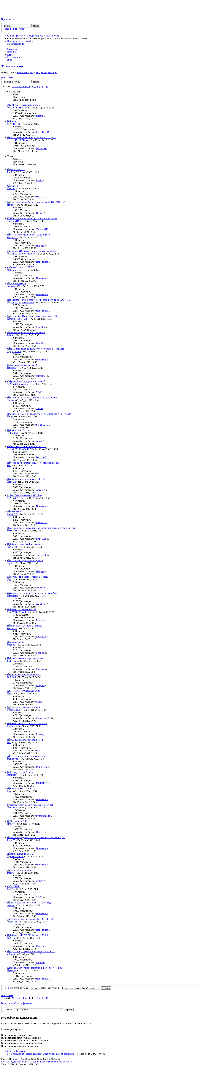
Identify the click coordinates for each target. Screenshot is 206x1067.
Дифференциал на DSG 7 (20, 853)
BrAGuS (11, 677)
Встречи (11, 121)
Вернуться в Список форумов (16, 1003)
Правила (11, 51)
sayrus (10, 563)
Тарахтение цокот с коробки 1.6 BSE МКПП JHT (32, 919)
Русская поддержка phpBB (15, 1061)
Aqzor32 (11, 481)
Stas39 (10, 889)
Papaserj (11, 726)
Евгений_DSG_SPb (17, 319)
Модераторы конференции (43, 72)
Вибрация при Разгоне (19, 430)
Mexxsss (40, 669)
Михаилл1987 (14, 710)
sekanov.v (12, 628)
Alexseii (11, 905)
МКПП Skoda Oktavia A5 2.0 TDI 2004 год (29, 902)
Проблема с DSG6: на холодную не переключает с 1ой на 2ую (39, 414)
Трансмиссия (52, 35)
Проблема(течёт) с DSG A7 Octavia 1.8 (27, 723)
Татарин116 (13, 221)
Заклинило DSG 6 (16, 283)
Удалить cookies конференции (58, 1054)
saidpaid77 (12, 367)
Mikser (14, 433)
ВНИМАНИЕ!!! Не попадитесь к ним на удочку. (32, 137)
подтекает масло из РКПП (20, 267)
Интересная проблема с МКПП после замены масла (33, 462)
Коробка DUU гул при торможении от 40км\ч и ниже (34, 968)
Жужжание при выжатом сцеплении (26, 332)
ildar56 (10, 335)
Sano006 (40, 327)
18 (16, 302)
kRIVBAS (12, 530)
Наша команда (33, 1054)
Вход (9, 60)
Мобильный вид (15, 44)
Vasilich (25, 612)
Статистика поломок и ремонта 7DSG (26, 446)
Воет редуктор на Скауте (20, 772)
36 (12, 449)
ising (9, 416)
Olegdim (40, 685)
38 (20, 449)
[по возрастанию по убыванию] (96, 988)
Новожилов (23, 72)
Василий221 (42, 457)
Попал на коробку (16, 642)
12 (16, 140)
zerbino (39, 115)
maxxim (25, 107)
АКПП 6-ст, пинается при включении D (28, 756)
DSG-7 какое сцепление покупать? (25, 560)
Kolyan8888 (28, 253)
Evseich (11, 938)
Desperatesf (12, 596)
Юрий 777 (12, 514)
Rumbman (41, 620)
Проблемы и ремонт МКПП (21, 609)
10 (47, 86)
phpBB (16, 1059)
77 (12, 612)
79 (20, 612)
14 (20, 253)
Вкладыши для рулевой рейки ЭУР (25, 739)
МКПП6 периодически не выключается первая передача (36, 837)
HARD (39, 196)
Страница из (21, 86)
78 (16, 612)
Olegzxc (23, 498)
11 (12, 140)
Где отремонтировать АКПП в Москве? (27, 577)
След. (6, 988)
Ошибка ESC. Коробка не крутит (24, 674)
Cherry (25, 140)
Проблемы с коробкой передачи (23, 544)
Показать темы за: (19, 988)
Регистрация (13, 57)
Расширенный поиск (14, 28)
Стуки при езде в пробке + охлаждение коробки (32, 593)
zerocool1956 (13, 286)
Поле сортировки (51, 988)
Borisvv (11, 824)
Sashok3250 (42, 424)
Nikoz (10, 693)
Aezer (39, 441)
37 (16, 449)
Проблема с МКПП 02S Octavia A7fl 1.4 (27, 935)
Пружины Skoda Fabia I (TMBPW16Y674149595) (32, 397)
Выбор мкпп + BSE (17, 821)
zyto (9, 579)
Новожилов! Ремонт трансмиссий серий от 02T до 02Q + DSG (39, 300)
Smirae (10, 400)
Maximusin (41, 148)
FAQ (9, 54)
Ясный (10, 205)
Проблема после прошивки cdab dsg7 (26, 479)
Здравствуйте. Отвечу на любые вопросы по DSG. (33, 316)
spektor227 (12, 237)
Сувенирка (13, 49)
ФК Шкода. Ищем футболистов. (23, 105)
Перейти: (8, 1009)
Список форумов (16, 35)
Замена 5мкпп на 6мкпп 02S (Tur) (24, 495)
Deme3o (15, 807)
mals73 (10, 872)
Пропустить (7, 19)
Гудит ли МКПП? (16, 169)
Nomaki (11, 188)
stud (9, 465)
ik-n (9, 742)
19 (12, 107)
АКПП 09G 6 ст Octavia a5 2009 (23, 691)
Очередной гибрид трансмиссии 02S (26, 381)
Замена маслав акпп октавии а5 (23, 707)
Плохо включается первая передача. (25, 658)
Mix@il (11, 970)
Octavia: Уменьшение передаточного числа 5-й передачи (36, 348)
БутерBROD (13, 124)
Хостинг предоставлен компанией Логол (51, 1061)
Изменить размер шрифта (20, 41)
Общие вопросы (35, 35)
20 (16, 107)
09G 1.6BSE (13, 886)
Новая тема (7, 77)
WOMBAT (27, 449)
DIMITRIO (12, 775)
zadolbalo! (41, 587)
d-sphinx (11, 644)
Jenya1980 (12, 547)
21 (20, 107)
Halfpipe (40, 245)
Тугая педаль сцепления (19, 870)
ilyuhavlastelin (43, 815)
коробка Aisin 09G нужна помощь (24, 625)
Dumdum (11, 270)
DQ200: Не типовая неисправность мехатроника (32, 218)
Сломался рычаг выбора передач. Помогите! (30, 805)
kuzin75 (11, 840)
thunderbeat (12, 758)
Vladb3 (39, 392)
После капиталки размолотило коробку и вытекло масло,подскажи (41, 528)
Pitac (9, 791)
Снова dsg (12, 185)
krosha (10, 172)
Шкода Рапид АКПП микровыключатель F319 (31, 951)
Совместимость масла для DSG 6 (24, 365)
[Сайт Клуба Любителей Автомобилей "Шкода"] (16, 14)
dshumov (11, 954)
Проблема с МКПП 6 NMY (21, 788)
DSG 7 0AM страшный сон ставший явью (28, 234)
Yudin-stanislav (14, 921)
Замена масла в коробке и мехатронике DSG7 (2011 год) (36, 202)
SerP (18, 351)
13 (20, 140)
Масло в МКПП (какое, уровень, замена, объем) (31, 251)
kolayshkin (12, 661)
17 (12, 302)
